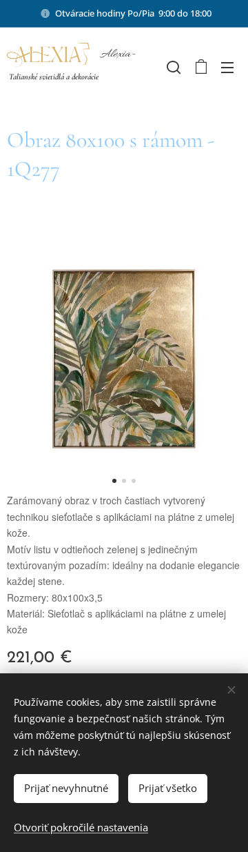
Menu (227, 67)
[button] (172, 67)
